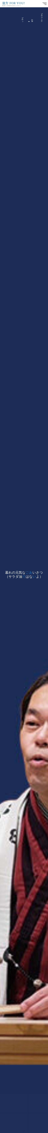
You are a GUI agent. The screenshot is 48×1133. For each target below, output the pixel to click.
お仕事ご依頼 (32, 20)
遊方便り (29, 21)
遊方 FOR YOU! (13, 3)
